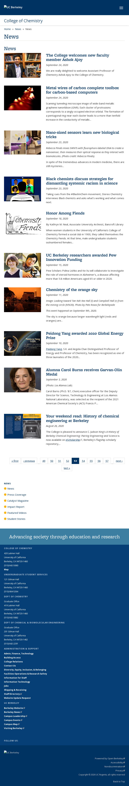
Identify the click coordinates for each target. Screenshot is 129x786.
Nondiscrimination (114, 766)
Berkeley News (13, 712)
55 (92, 461)
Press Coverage (16, 494)
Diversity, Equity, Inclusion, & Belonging (25, 669)
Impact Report (15, 506)
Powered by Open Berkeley (110, 758)
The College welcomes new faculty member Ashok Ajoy (77, 57)
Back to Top (119, 781)
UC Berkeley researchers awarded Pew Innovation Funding (81, 257)
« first (16, 460)
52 (68, 461)
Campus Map (12, 724)
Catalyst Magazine (18, 500)
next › (120, 460)
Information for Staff (15, 677)
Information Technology (17, 681)
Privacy (120, 770)
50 (52, 461)
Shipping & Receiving (15, 689)
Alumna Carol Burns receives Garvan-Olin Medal (84, 372)
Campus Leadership (15, 716)
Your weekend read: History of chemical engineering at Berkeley (82, 418)
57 (108, 461)
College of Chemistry (23, 21)
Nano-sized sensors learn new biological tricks (82, 134)
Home (7, 29)
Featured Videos (17, 512)
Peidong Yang (54, 349)
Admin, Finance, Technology (19, 653)
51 (60, 461)
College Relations (13, 661)
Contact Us (10, 665)
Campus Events (13, 720)
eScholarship (74, 439)
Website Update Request (17, 698)
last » (68, 468)
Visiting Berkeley (14, 728)
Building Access (12, 657)
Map (6, 569)
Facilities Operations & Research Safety (25, 673)
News (18, 29)
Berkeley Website (14, 708)
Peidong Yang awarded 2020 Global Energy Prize (84, 335)
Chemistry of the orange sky (72, 289)
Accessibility (118, 762)
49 (45, 461)
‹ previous (30, 460)
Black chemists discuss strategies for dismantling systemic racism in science (82, 181)
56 (100, 461)
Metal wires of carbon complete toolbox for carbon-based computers (82, 90)
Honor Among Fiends (65, 213)
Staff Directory (13, 694)
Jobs (6, 685)
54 (84, 461)
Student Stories (16, 518)
